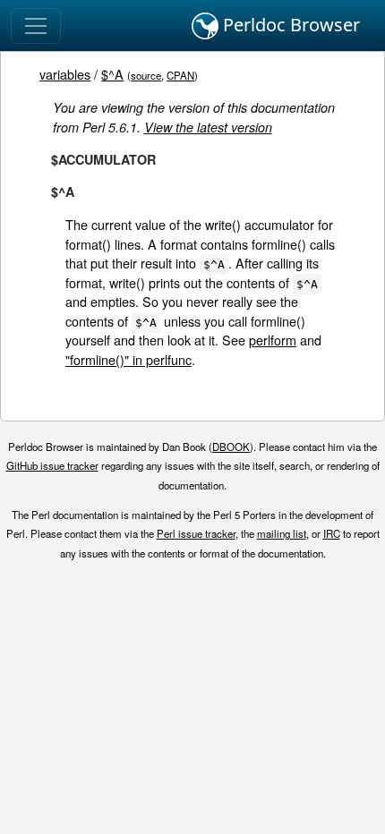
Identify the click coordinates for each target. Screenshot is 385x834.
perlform (272, 339)
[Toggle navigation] (36, 26)
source (146, 75)
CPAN (180, 75)
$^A (112, 73)
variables (64, 73)
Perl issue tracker (196, 533)
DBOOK (231, 446)
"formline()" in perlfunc (128, 359)
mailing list (281, 533)
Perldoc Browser (289, 25)
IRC (331, 533)
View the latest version (208, 127)
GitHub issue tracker (52, 465)
